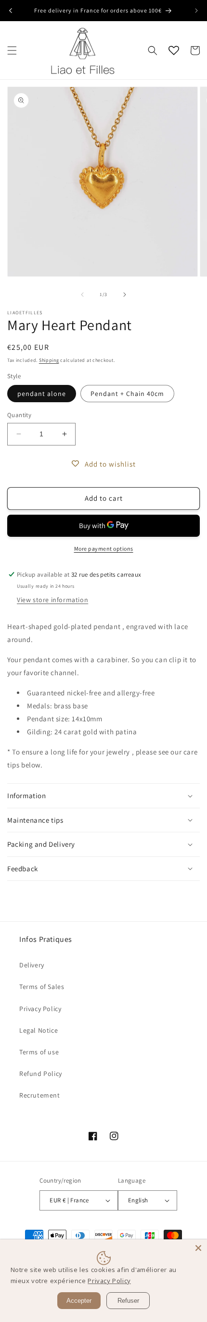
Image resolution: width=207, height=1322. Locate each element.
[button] (12, 50)
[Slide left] (82, 294)
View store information (52, 599)
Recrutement (39, 1095)
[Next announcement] (196, 10)
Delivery (31, 965)
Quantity (19, 415)
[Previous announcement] (10, 10)
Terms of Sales (41, 986)
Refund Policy (40, 1073)
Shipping (49, 360)
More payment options (103, 548)
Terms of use (39, 1052)
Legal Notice (38, 1030)
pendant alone (41, 393)
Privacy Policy (40, 1008)
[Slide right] (124, 294)
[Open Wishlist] (173, 50)
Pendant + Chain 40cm (127, 393)
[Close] (198, 1248)
